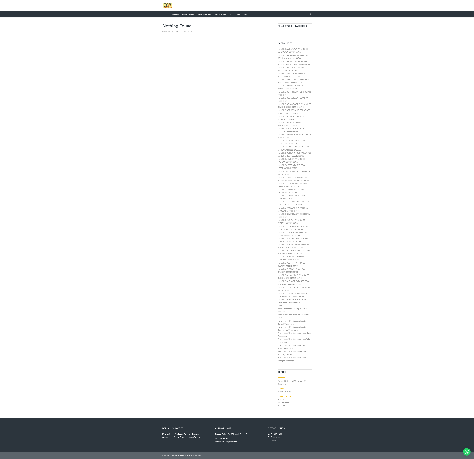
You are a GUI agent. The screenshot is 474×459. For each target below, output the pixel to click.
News (280, 305)
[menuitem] (166, 14)
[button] (467, 452)
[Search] (310, 14)
